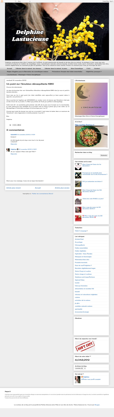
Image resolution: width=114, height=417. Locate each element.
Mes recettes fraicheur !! (84, 125)
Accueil (9, 68)
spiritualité (78, 309)
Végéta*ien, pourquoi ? (94, 71)
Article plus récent (13, 188)
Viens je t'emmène (81, 285)
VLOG (77, 283)
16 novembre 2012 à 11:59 (26, 134)
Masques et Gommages (83, 256)
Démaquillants (80, 245)
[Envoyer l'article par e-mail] (10, 124)
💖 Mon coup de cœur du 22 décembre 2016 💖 (92, 216)
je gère (77, 303)
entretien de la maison (82, 300)
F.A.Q (88, 68)
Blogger (97, 404)
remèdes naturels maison (83, 306)
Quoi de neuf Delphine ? (83, 265)
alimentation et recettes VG (84, 288)
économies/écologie (82, 312)
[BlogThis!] (15, 125)
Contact (97, 68)
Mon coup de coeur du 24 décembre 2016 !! (91, 207)
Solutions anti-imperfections (85, 277)
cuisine (77, 297)
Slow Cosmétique (77, 68)
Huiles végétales (80, 251)
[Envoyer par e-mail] (13, 125)
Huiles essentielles (81, 248)
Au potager (79, 242)
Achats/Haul (79, 239)
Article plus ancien (62, 188)
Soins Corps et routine (83, 271)
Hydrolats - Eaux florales (83, 253)
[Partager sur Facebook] (18, 125)
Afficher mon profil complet (90, 379)
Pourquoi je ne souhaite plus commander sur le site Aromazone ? (94, 173)
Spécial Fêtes (79, 280)
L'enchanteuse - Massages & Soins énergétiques (23, 74)
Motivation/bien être (82, 259)
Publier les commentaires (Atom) (42, 193)
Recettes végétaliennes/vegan (85, 268)
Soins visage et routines (83, 274)
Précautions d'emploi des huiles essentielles (67, 71)
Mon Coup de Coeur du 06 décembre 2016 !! (92, 190)
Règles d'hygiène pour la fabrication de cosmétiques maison (27, 71)
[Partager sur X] (17, 125)
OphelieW (14, 134)
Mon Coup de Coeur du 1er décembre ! (91, 165)
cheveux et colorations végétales (86, 294)
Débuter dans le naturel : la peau (56, 68)
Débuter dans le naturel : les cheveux (28, 68)
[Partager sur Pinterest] (20, 125)
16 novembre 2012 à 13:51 (28, 149)
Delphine (13, 149)
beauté (77, 291)
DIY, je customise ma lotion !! (92, 181)
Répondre (14, 144)
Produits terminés (81, 262)
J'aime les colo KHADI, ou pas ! (93, 198)
